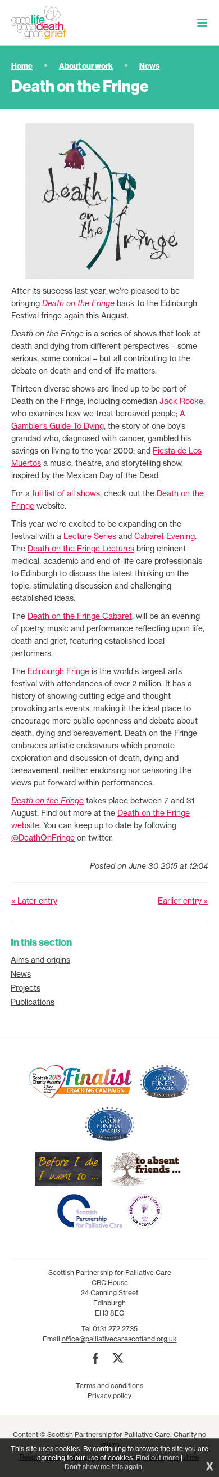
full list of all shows (66, 493)
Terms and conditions (109, 1385)
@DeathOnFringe (43, 838)
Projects (25, 988)
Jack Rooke (181, 401)
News (149, 66)
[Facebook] (95, 1358)
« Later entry (34, 901)
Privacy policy (109, 1395)
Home (22, 66)
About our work (86, 66)
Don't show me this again (103, 1466)
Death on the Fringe (78, 303)
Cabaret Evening (164, 536)
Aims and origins (40, 960)
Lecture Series (89, 536)
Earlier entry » (183, 901)
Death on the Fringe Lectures (81, 549)
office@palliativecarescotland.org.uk (119, 1339)
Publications (32, 1002)
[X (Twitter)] (118, 1358)
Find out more (157, 1457)
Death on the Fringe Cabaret (80, 616)
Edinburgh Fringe (58, 671)
